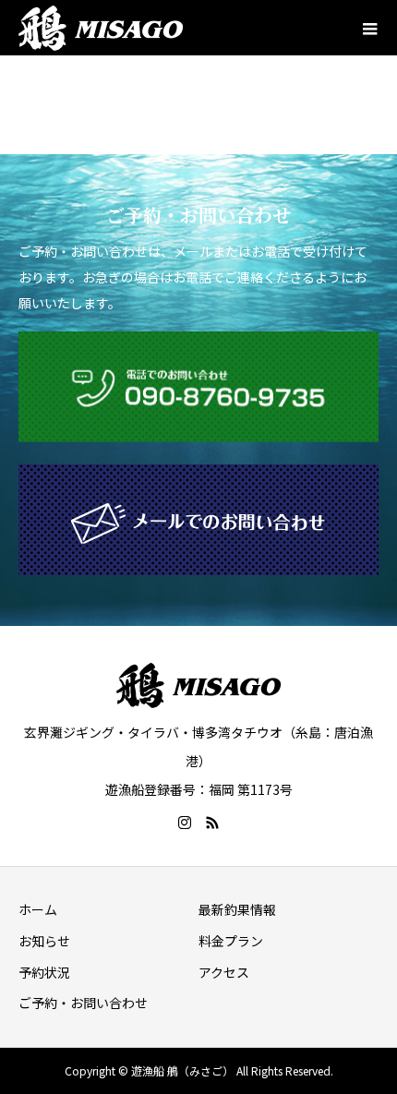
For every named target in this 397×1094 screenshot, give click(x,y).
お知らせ (44, 941)
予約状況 (44, 972)
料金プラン (230, 941)
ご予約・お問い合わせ (83, 1002)
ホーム (37, 909)
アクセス (223, 972)
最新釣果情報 (237, 909)
